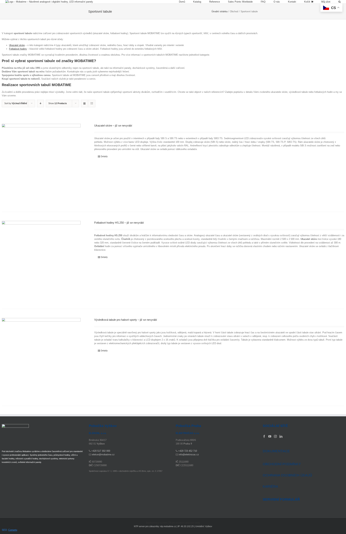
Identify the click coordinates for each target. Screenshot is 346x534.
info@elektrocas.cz (189, 454)
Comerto (12, 530)
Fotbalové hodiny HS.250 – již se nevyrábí (119, 222)
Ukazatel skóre (17, 45)
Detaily (104, 156)
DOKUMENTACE (276, 451)
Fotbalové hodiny (18, 48)
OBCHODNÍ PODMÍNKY (282, 464)
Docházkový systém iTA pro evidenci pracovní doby (173, 522)
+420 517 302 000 (100, 451)
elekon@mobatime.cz (103, 454)
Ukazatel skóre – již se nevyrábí (113, 125)
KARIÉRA (270, 486)
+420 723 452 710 (187, 451)
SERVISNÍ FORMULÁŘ (281, 499)
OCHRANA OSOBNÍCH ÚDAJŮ (287, 475)
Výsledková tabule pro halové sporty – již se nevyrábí (125, 319)
